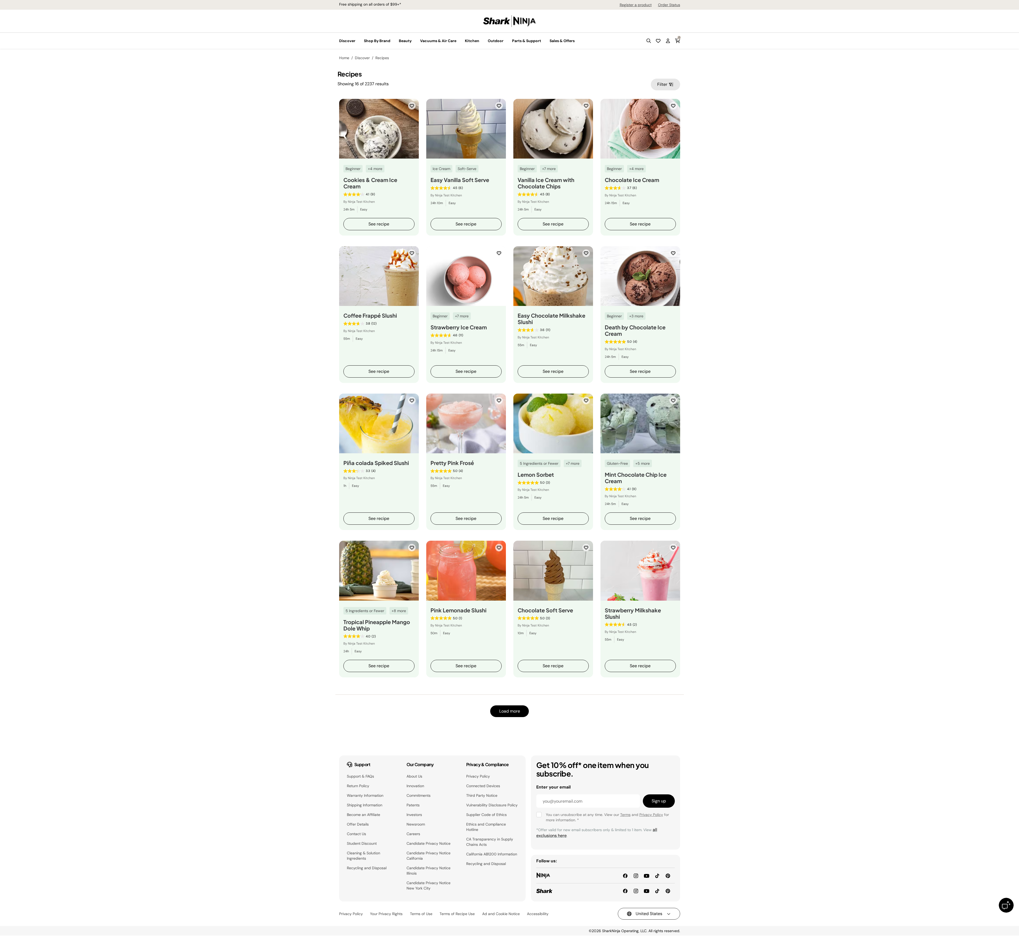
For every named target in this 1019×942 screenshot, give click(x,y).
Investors (414, 814)
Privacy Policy (478, 776)
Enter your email (553, 787)
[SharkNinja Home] (509, 20)
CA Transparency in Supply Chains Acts (489, 842)
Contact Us (356, 833)
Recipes (382, 57)
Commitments (419, 795)
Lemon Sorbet (536, 474)
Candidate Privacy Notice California (428, 856)
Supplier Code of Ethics (486, 814)
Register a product (636, 4)
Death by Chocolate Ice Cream (635, 330)
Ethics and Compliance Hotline (486, 827)
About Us (414, 776)
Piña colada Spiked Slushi (376, 463)
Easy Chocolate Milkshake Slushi (551, 318)
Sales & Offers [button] (562, 40)
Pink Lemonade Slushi (458, 610)
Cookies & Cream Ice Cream (370, 183)
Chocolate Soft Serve (545, 610)
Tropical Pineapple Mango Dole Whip (376, 625)
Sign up (659, 801)
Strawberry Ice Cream (459, 327)
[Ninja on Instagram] (636, 875)
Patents (413, 805)
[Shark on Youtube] (646, 891)
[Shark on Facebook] (625, 891)
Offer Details (358, 824)
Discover (362, 57)
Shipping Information (364, 805)
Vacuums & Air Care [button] (438, 40)
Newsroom (416, 824)
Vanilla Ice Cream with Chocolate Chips (546, 183)
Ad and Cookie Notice (501, 913)
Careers (413, 833)
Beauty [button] (405, 40)
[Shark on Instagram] (636, 891)
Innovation (415, 785)
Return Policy (358, 785)
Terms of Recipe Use (457, 913)
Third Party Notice (481, 795)
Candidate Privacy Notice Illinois (428, 871)
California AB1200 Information (491, 854)
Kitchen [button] (472, 40)
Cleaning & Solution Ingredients (363, 856)
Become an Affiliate (363, 814)
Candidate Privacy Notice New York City (428, 885)
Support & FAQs (360, 776)
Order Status (669, 4)
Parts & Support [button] (526, 40)
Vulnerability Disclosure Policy (492, 805)
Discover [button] (347, 40)
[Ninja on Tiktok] (657, 875)
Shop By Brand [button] (377, 40)
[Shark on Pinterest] (668, 891)
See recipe (378, 224)
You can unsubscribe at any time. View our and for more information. (607, 817)
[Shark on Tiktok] (657, 891)
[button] (648, 40)
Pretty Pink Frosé (452, 463)
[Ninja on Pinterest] (668, 875)
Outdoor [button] (496, 40)
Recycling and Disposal (367, 868)
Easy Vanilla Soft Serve (460, 180)
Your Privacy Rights (386, 913)
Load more (509, 711)
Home (344, 57)
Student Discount (362, 843)
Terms (625, 814)
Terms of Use (421, 913)
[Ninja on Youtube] (646, 875)
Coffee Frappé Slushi (370, 315)
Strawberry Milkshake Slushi (633, 613)
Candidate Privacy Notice (428, 843)
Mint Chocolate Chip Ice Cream (636, 477)
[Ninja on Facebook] (625, 875)
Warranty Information (365, 795)
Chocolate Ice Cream (632, 180)
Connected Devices (483, 785)
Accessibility (538, 913)
